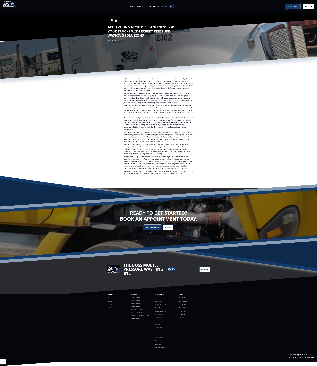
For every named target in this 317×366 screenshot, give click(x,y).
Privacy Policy (309, 357)
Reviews (110, 304)
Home (109, 298)
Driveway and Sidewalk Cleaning (140, 315)
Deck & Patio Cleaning (137, 312)
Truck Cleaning (135, 297)
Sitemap (110, 308)
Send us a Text (293, 7)
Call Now (308, 7)
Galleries (110, 301)
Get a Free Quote (152, 227)
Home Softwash (135, 306)
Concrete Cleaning (136, 309)
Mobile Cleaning (136, 300)
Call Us (168, 227)
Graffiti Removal (135, 303)
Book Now (205, 269)
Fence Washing (135, 318)
